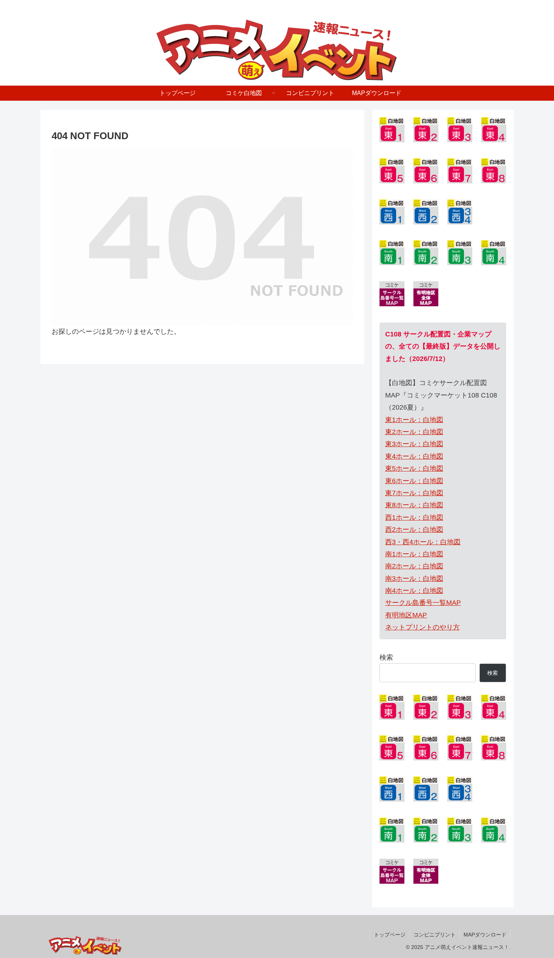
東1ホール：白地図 (414, 420)
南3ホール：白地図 (414, 578)
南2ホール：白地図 (414, 566)
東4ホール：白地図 (414, 456)
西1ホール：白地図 (414, 517)
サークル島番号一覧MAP (423, 602)
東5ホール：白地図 (414, 468)
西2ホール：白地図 (414, 529)
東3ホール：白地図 (414, 444)
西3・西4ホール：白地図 (423, 542)
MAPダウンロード (485, 935)
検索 (386, 657)
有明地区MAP (406, 615)
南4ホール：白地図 (414, 590)
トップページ (390, 935)
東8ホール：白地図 (414, 505)
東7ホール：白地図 (414, 493)
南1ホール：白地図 (414, 554)
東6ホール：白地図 (414, 481)
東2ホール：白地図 (414, 432)
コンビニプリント (434, 935)
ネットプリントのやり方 (422, 627)
